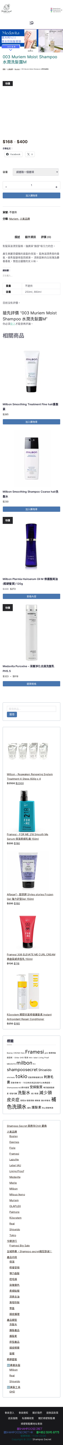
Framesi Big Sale (19, 1245)
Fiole (12, 1147)
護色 (29, 1108)
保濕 (11, 1261)
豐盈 (11, 1308)
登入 (12, 323)
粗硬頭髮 (30, 1101)
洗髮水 (24, 1092)
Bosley (10, 1053)
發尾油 (23, 1101)
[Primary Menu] (31, 23)
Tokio (12, 1235)
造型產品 (14, 1341)
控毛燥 (13, 1279)
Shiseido (44, 1070)
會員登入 (9, 1412)
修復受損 (14, 1267)
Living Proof (43, 1058)
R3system (15, 1217)
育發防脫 (14, 1302)
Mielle (13, 1182)
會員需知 (23, 1412)
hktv (31, 1058)
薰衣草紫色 (46, 1101)
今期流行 (12, 1241)
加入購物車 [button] (31, 421)
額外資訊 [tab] (30, 237)
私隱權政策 (28, 1418)
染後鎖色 (14, 1285)
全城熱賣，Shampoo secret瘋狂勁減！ (29, 1251)
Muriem (17, 69)
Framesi (34, 1052)
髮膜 (11, 1353)
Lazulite (14, 1159)
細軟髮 (37, 1101)
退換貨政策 (52, 1412)
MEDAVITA (11, 1064)
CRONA (16, 1053)
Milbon (13, 1188)
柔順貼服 (14, 1290)
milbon (24, 1063)
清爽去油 (14, 1296)
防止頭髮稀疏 (47, 1108)
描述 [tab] (17, 237)
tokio (21, 1076)
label (35, 1058)
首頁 (4, 69)
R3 (34, 1064)
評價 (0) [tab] (46, 237)
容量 (5, 172)
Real (12, 1223)
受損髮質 (36, 1087)
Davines (14, 1142)
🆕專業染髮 (13, 1365)
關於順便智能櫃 (46, 1418)
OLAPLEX (15, 1206)
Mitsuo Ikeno (17, 1194)
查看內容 (31, 596)
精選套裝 (12, 1359)
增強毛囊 (13, 1094)
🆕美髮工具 (13, 1387)
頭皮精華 (14, 1347)
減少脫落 (35, 1094)
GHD (12, 1391)
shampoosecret (22, 1069)
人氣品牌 (10, 69)
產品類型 (12, 1320)
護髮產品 (14, 1330)
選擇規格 (31, 683)
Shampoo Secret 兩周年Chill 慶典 (27, 1125)
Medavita (14, 1177)
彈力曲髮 (14, 1273)
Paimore (14, 1212)
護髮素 (36, 1107)
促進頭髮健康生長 (35, 1077)
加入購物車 (31, 195)
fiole (23, 1053)
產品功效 (12, 1257)
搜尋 (11, 714)
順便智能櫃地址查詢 (31, 1423)
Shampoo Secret (42, 1439)
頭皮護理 (14, 1314)
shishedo (11, 1077)
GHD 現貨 (24, 1058)
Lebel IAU (15, 1165)
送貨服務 (13, 1418)
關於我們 (37, 1412)
